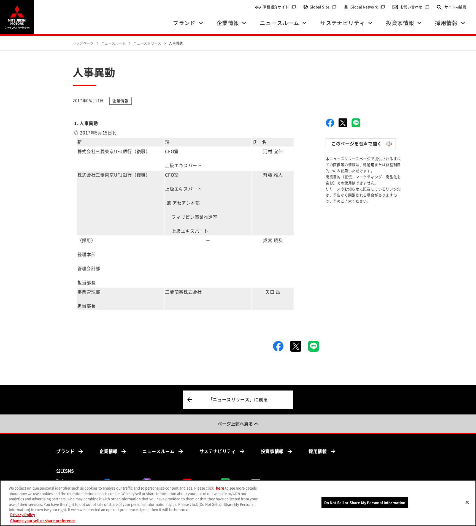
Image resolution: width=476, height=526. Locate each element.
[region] (238, 503)
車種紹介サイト (279, 7)
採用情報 (318, 451)
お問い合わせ (414, 7)
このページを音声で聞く (356, 144)
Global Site (323, 7)
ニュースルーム (158, 451)
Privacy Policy (22, 515)
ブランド (65, 451)
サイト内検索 (455, 7)
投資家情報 (272, 451)
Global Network (367, 7)
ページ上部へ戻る (235, 424)
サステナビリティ (217, 451)
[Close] (467, 502)
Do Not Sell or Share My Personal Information (364, 502)
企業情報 (108, 451)
